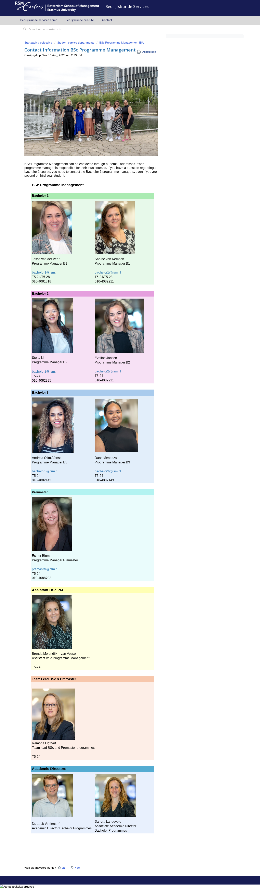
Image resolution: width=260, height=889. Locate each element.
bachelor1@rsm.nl (45, 272)
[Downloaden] (122, 404)
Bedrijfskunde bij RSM (79, 20)
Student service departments (75, 42)
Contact (107, 20)
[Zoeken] (25, 29)
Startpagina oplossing (38, 42)
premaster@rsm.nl (45, 569)
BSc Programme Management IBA (121, 42)
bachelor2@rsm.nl (45, 371)
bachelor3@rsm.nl (45, 471)
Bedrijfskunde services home (38, 20)
